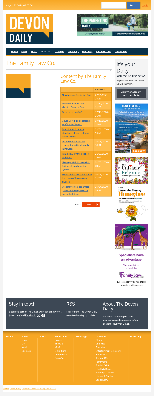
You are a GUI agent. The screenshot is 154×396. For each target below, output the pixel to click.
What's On (45, 51)
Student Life (102, 358)
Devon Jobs (121, 51)
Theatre (59, 343)
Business (26, 350)
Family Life (101, 354)
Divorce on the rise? (72, 112)
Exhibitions (60, 350)
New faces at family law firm (76, 94)
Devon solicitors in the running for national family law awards (75, 145)
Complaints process (48, 389)
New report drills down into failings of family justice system (76, 166)
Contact (6, 389)
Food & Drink (102, 365)
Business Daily (103, 51)
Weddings (73, 51)
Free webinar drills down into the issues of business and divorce (77, 178)
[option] (112, 25)
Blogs (99, 339)
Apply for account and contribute (131, 93)
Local (24, 339)
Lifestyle (59, 51)
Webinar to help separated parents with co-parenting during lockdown (75, 190)
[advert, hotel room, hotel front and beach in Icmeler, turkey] (131, 128)
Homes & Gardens (105, 376)
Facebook (30, 315)
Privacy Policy (15, 389)
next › (89, 204)
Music (58, 347)
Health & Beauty (104, 368)
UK (23, 343)
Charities (100, 343)
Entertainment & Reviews (109, 350)
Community (61, 354)
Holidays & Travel (105, 372)
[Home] (41, 29)
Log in (145, 5)
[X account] (38, 315)
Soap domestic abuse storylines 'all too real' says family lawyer (75, 133)
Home (14, 51)
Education (101, 347)
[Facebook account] (43, 315)
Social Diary (102, 379)
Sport (34, 51)
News (24, 51)
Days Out (59, 358)
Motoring (87, 51)
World (25, 347)
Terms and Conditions (31, 389)
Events (58, 339)
